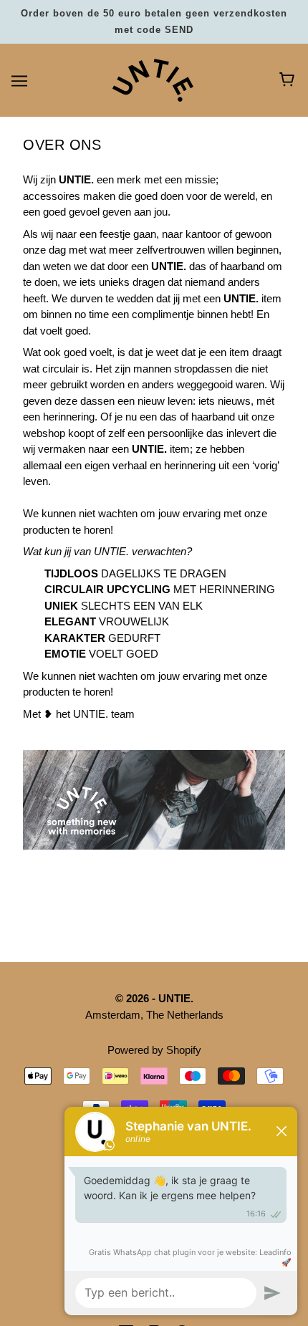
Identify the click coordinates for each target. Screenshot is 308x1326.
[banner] (152, 79)
